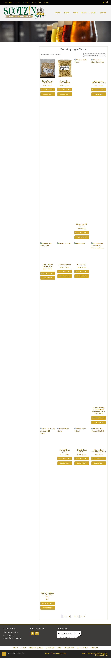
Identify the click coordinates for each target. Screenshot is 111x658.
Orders (94, 648)
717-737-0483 (45, 2)
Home (57, 12)
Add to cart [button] (47, 603)
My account (82, 648)
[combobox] (67, 637)
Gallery (83, 12)
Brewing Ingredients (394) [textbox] (68, 637)
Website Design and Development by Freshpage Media (95, 654)
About (75, 12)
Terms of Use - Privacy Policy (55, 653)
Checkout (69, 648)
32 (78, 616)
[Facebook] (32, 633)
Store (66, 12)
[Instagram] (37, 633)
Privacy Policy (36, 648)
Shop (15, 648)
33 (81, 616)
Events (92, 12)
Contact (103, 12)
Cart (59, 648)
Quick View (47, 94)
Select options (47, 89)
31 (75, 616)
